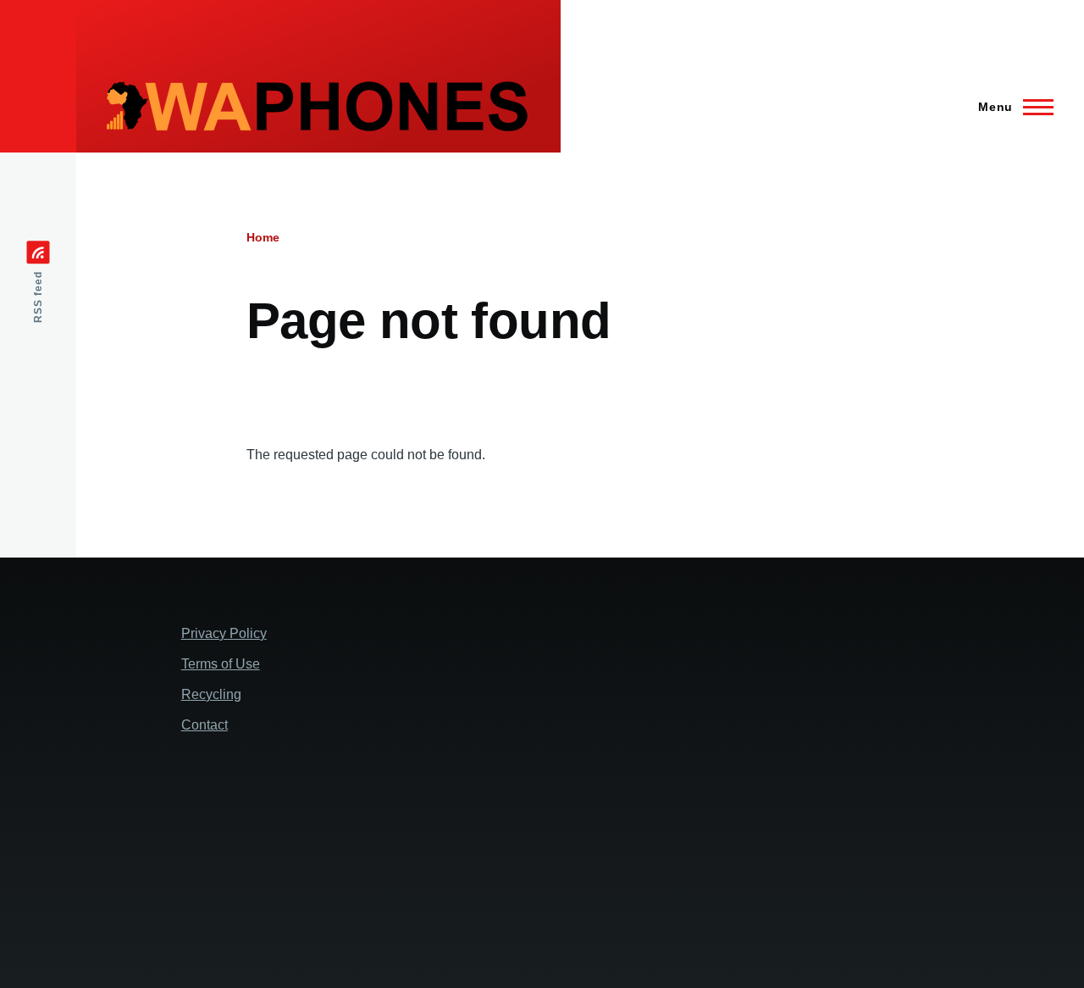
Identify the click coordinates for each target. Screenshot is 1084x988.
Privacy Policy (224, 633)
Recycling (211, 694)
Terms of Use (220, 664)
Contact (204, 725)
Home (262, 237)
